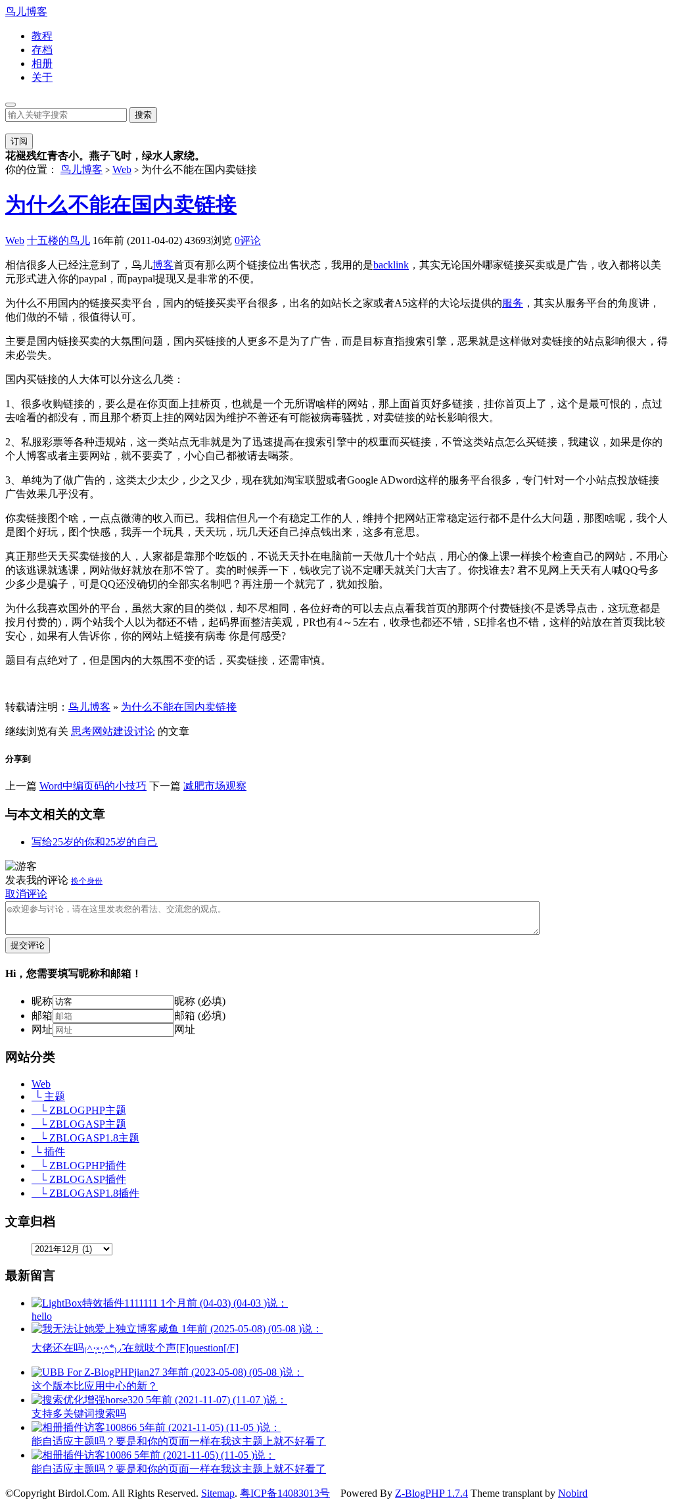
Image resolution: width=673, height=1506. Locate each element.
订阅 (19, 141)
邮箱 (42, 1015)
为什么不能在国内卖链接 (121, 204)
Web (121, 169)
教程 (42, 35)
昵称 (42, 1001)
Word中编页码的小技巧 (93, 785)
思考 (81, 731)
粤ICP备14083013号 (285, 1493)
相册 (42, 63)
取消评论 (26, 893)
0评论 (248, 240)
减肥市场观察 (214, 785)
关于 (42, 77)
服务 (512, 303)
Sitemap (218, 1493)
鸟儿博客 (26, 11)
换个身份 (87, 881)
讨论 (144, 731)
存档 (42, 49)
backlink (391, 264)
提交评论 (28, 945)
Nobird (573, 1493)
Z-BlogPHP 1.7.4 (431, 1493)
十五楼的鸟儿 (58, 240)
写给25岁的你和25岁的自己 (95, 841)
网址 (42, 1029)
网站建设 (113, 731)
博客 (163, 264)
